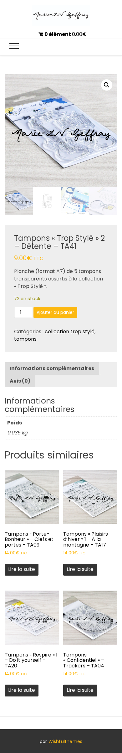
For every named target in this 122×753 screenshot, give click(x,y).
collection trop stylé (69, 331)
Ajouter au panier (55, 312)
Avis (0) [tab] (20, 380)
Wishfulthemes (65, 741)
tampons (25, 339)
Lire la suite (21, 569)
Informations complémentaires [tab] (52, 368)
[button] (106, 85)
